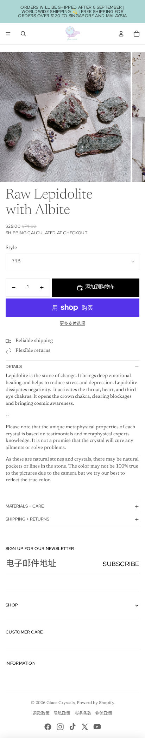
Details (14, 366)
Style (11, 248)
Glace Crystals (60, 703)
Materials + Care (25, 506)
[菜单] (8, 34)
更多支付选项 (72, 324)
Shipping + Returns (27, 519)
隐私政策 (61, 714)
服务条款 (83, 714)
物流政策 (103, 714)
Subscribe (121, 564)
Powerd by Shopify (95, 703)
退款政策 (41, 714)
